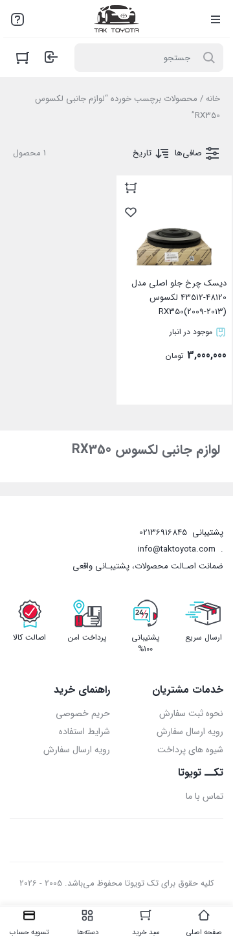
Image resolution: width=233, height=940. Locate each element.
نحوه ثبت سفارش (191, 713)
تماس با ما (204, 796)
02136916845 (163, 532)
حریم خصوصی (83, 713)
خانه (213, 99)
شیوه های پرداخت (190, 750)
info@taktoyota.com (177, 549)
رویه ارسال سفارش (190, 731)
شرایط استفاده (84, 731)
